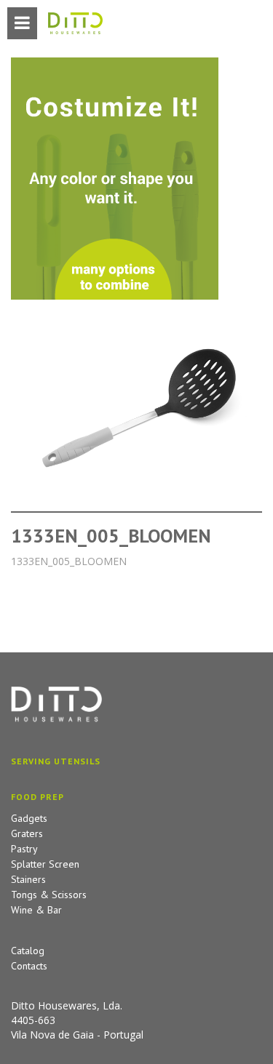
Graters (27, 833)
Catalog (27, 950)
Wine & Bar (36, 909)
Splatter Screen (45, 864)
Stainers (28, 879)
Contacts (29, 965)
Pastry (24, 848)
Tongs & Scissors (49, 894)
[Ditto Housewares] (75, 24)
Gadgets (29, 818)
